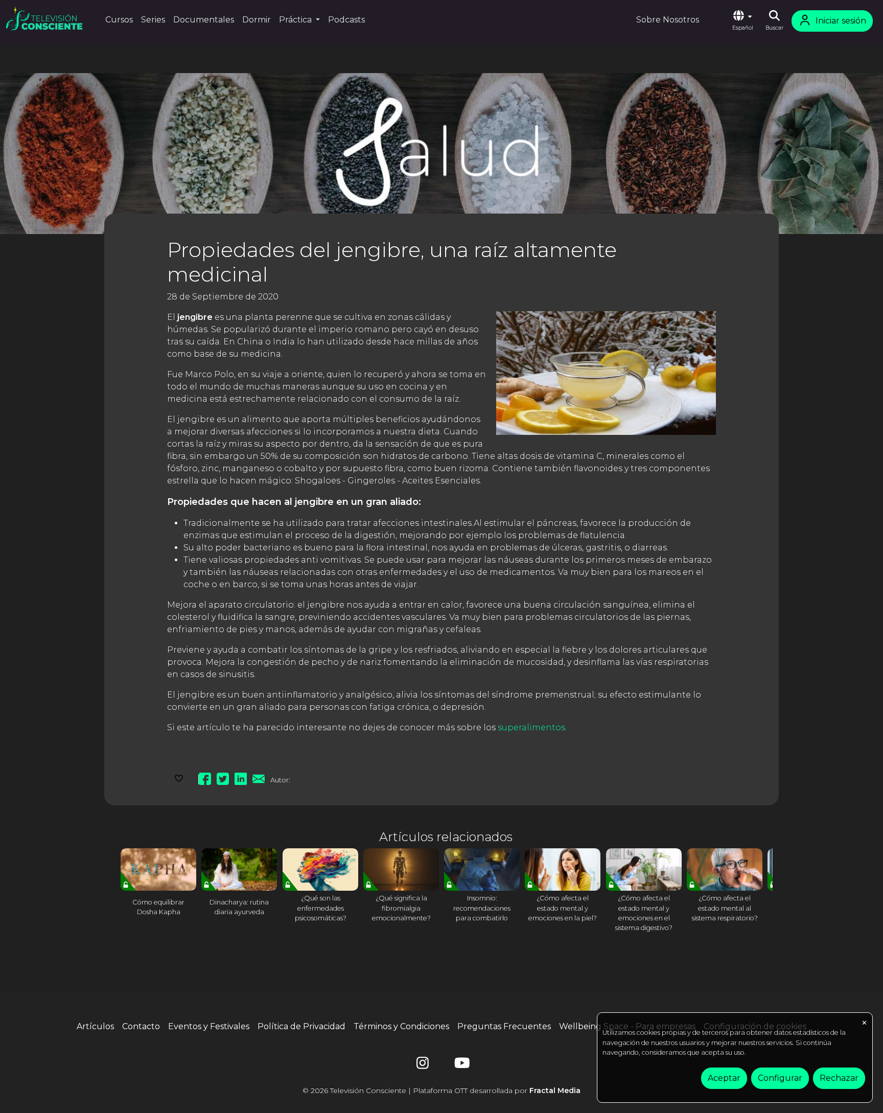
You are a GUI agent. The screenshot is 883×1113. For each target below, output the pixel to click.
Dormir (256, 20)
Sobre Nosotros (667, 20)
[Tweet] (223, 777)
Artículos (95, 1026)
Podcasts (346, 20)
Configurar (780, 1078)
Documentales (203, 20)
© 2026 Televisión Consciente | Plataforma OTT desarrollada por (441, 1090)
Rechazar (839, 1078)
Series (153, 20)
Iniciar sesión (841, 21)
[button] (742, 21)
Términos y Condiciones (401, 1026)
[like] (179, 777)
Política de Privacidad (301, 1026)
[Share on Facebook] (205, 777)
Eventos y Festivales (208, 1026)
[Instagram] (423, 1065)
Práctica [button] (296, 20)
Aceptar (724, 1078)
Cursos (119, 20)
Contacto (141, 1026)
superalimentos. (532, 727)
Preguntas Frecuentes (504, 1026)
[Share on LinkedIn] (241, 777)
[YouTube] (460, 1065)
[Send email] (258, 777)
